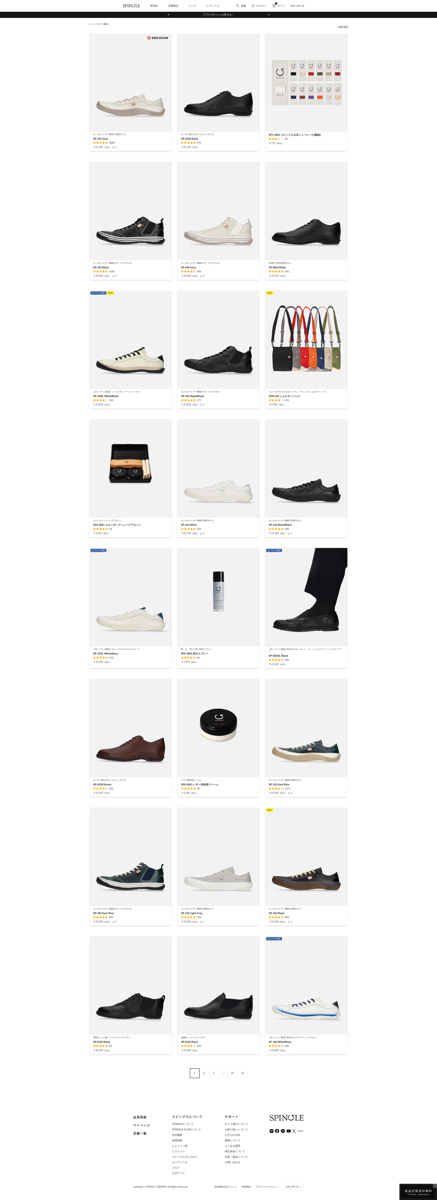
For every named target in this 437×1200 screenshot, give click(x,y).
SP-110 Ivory (100, 138)
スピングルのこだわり (185, 1156)
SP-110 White (189, 524)
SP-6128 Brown (102, 784)
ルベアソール (179, 1162)
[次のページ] (242, 1073)
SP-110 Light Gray (191, 913)
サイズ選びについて (236, 1124)
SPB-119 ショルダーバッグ (284, 396)
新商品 (154, 5)
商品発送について (235, 1151)
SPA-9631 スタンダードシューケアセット (117, 524)
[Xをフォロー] (294, 1130)
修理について (232, 1140)
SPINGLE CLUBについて (186, 1129)
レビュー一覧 (179, 1145)
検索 (243, 5)
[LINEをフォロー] (283, 1130)
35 (232, 1073)
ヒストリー (178, 1151)
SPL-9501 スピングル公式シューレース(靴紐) (295, 134)
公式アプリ (178, 1173)
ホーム (92, 24)
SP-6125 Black (189, 1041)
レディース (213, 5)
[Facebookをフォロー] (277, 1130)
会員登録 (140, 1117)
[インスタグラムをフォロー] (271, 1130)
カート (280, 5)
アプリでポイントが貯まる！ (218, 14)
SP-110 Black (276, 913)
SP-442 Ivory (188, 267)
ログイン (261, 5)
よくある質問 (232, 1145)
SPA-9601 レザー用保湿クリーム (200, 784)
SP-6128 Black (189, 138)
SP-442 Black (101, 267)
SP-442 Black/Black (192, 396)
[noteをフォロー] (300, 1130)
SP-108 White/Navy (280, 1041)
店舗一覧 (140, 1133)
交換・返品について (236, 1156)
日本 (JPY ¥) (297, 5)
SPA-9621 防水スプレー (194, 653)
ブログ (176, 1167)
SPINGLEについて (182, 1124)
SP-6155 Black (101, 1041)
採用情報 (177, 1140)
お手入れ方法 (232, 1134)
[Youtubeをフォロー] (289, 1130)
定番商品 (173, 5)
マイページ (141, 1125)
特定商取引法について (226, 1186)
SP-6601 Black (277, 267)
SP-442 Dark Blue (103, 913)
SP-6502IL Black (278, 655)
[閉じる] (435, 1186)
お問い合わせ (232, 1162)
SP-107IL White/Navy (105, 653)
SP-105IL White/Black (105, 396)
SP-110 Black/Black (280, 524)
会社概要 (177, 1134)
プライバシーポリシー (267, 1186)
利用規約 (246, 1186)
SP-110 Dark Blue (279, 784)
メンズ (192, 5)
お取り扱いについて (236, 1129)
